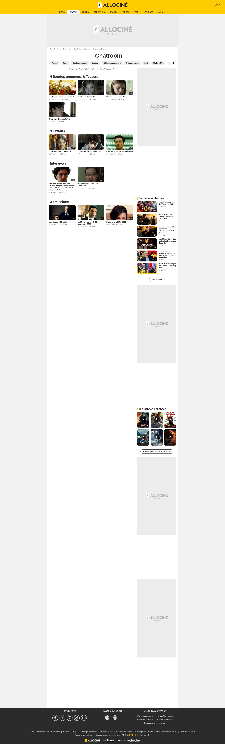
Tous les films (67, 49)
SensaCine (162, 716)
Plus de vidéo (157, 280)
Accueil (52, 49)
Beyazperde (142, 719)
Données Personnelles (123, 732)
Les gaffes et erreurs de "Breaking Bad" (167, 203)
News (62, 12)
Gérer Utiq (183, 732)
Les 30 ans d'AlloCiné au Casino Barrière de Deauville (167, 241)
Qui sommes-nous (42, 732)
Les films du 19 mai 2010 (60, 222)
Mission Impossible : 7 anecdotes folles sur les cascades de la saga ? (167, 230)
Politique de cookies (89, 732)
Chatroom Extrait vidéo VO (60, 151)
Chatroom (86, 49)
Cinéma (73, 12)
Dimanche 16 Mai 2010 (116, 222)
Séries (85, 12)
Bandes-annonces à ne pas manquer (156, 451)
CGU (72, 732)
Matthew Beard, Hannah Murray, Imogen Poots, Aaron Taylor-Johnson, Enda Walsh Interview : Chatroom (61, 187)
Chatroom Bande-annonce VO (62, 97)
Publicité (66, 732)
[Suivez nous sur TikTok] (77, 718)
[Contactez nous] (84, 718)
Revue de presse (140, 732)
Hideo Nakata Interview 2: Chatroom (89, 185)
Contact (31, 732)
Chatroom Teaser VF (87, 97)
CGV (78, 732)
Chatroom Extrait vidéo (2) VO (91, 151)
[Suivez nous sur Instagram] (70, 718)
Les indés (148, 12)
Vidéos (126, 12)
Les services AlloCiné (169, 732)
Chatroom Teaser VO (115, 97)
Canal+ (162, 12)
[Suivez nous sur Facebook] (55, 718)
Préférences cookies (106, 732)
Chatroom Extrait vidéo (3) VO (119, 151)
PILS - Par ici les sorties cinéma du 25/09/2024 (166, 216)
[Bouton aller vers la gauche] (169, 63)
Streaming (99, 12)
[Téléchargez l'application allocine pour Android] (116, 717)
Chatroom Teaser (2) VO (59, 119)
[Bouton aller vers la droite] (173, 63)
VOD (136, 12)
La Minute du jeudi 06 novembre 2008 (87, 223)
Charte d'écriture (154, 732)
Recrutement (55, 732)
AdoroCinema (163, 719)
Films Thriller (77, 49)
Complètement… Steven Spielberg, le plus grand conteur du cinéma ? (167, 254)
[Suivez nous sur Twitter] (63, 718)
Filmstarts (141, 716)
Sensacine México (152, 723)
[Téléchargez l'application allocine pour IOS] (108, 717)
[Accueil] (112, 5)
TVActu (113, 12)
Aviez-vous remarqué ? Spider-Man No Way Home (167, 266)
